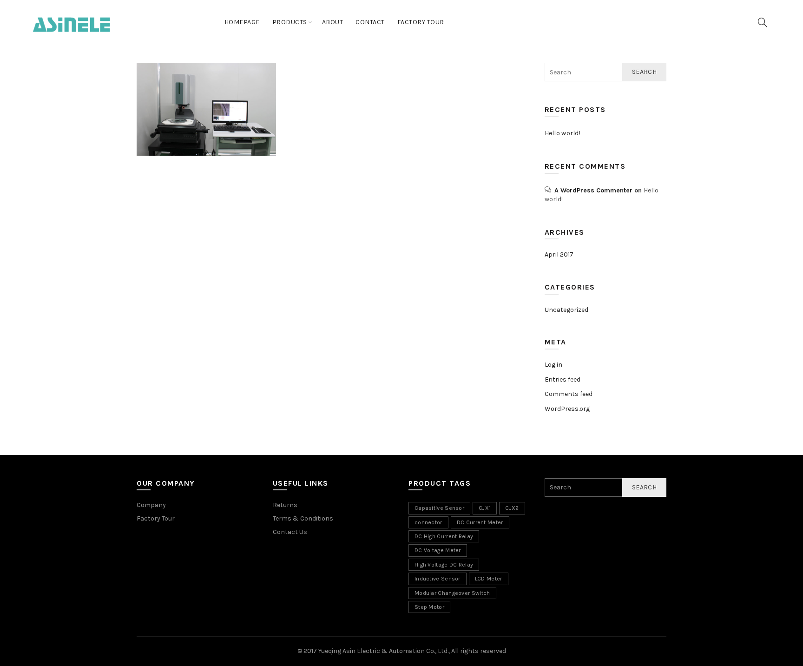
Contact (370, 22)
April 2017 (559, 254)
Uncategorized (566, 310)
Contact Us (290, 532)
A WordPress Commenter (593, 190)
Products (289, 22)
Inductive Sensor (438, 578)
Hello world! (563, 133)
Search (644, 72)
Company (151, 505)
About (332, 22)
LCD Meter (488, 578)
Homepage (242, 22)
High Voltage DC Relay (444, 564)
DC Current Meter (480, 522)
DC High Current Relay (444, 536)
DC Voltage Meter (438, 550)
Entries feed (562, 379)
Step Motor (429, 607)
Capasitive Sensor (439, 508)
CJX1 (485, 508)
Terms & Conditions (303, 518)
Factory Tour (420, 22)
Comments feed (568, 394)
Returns (285, 505)
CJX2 (512, 508)
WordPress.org (567, 409)
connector (428, 522)
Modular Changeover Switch (452, 593)
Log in (553, 365)
